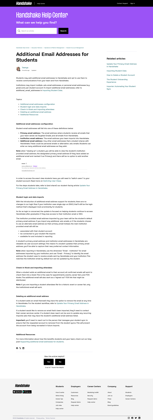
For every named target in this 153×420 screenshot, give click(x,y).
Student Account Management (75, 47)
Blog (72, 399)
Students (60, 386)
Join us (110, 395)
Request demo (76, 402)
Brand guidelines (113, 405)
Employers (76, 386)
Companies (59, 402)
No (60, 362)
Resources (74, 395)
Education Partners (37, 47)
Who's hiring (60, 395)
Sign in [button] (132, 3)
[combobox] (36, 31)
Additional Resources (29, 115)
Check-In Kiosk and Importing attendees (37, 109)
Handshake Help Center (22, 47)
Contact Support (122, 3)
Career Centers (94, 386)
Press (109, 399)
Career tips (59, 399)
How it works (60, 392)
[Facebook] (17, 348)
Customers (74, 392)
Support (128, 386)
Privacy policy (40, 418)
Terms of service (50, 418)
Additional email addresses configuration (37, 104)
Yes (48, 362)
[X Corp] (20, 348)
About (110, 392)
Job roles (59, 405)
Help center (59, 408)
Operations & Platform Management (54, 47)
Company (112, 386)
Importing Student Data (116, 71)
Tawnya (25, 68)
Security (90, 395)
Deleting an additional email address (35, 112)
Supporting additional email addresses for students (42, 342)
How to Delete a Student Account (121, 75)
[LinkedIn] (23, 348)
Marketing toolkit (93, 392)
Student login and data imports (33, 107)
